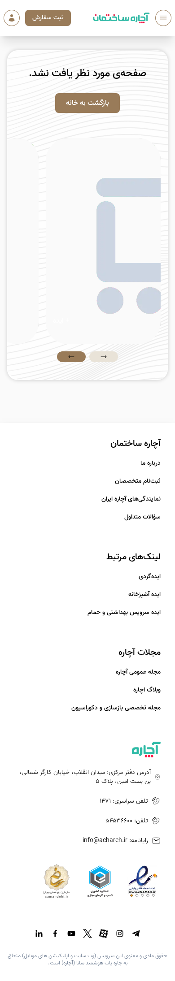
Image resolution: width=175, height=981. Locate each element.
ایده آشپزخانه (144, 594)
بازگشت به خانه (87, 103)
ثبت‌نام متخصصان (138, 481)
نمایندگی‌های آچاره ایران (131, 499)
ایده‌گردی (150, 576)
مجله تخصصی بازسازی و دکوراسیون (116, 708)
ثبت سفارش (48, 18)
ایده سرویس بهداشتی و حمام (124, 612)
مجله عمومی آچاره (138, 672)
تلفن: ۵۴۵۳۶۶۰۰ (126, 821)
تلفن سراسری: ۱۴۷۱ (124, 801)
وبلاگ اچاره (147, 690)
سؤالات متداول (142, 517)
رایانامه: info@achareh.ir (115, 840)
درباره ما (150, 463)
